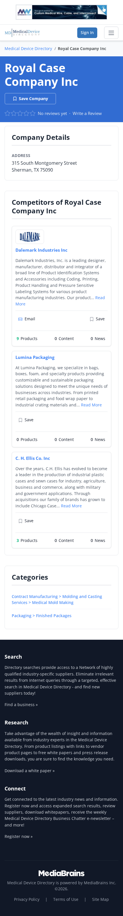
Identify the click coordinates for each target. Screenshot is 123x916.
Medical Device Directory (28, 48)
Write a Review (87, 113)
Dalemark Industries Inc (41, 250)
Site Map (100, 899)
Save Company (33, 98)
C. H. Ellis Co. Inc (32, 458)
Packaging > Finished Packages (42, 615)
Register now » (19, 836)
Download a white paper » (30, 770)
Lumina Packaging (34, 357)
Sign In (87, 32)
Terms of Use (65, 899)
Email (30, 318)
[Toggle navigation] (111, 33)
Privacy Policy (26, 899)
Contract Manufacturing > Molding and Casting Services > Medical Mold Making (57, 599)
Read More (91, 405)
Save (100, 318)
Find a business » (21, 704)
